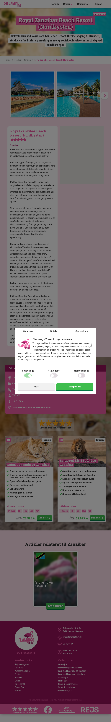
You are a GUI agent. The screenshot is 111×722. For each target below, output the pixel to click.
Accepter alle (74, 386)
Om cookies (81, 331)
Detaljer (54, 331)
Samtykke (28, 331)
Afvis (36, 386)
